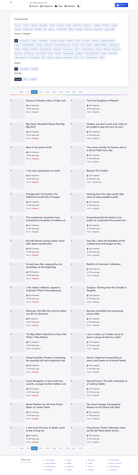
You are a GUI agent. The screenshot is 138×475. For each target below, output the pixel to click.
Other (101, 57)
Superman (98, 29)
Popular (18, 79)
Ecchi (78, 41)
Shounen (18, 53)
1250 (28, 92)
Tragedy (79, 53)
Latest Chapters (50, 463)
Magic (89, 45)
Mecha (17, 49)
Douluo (18, 25)
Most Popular (49, 460)
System (18, 29)
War (43, 57)
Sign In (123, 5)
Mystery (34, 49)
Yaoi (76, 57)
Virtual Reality (33, 57)
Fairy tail (88, 29)
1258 (80, 92)
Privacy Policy (114, 460)
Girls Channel (91, 57)
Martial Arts (114, 45)
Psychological (45, 49)
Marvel (26, 25)
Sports (57, 53)
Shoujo (106, 49)
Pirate (68, 25)
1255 (60, 92)
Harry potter (109, 29)
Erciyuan (86, 41)
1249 (21, 92)
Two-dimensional (91, 53)
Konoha (60, 25)
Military (25, 49)
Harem (39, 45)
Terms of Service (115, 463)
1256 (67, 92)
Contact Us (113, 470)
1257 (74, 92)
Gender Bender (28, 45)
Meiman (38, 29)
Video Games (20, 57)
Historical (48, 45)
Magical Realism (100, 45)
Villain (52, 25)
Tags (60, 6)
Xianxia (58, 57)
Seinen (98, 49)
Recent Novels (50, 467)
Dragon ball (28, 29)
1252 (41, 92)
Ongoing (34, 69)
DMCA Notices (115, 467)
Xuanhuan (68, 57)
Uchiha (114, 25)
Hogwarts (77, 25)
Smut (50, 53)
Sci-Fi (77, 49)
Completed (24, 69)
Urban (103, 53)
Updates (71, 6)
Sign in (51, 29)
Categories (48, 6)
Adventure (43, 41)
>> (89, 92)
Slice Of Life (41, 53)
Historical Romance (62, 45)
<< (12, 92)
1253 (47, 92)
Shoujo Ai (116, 49)
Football (105, 25)
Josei (82, 45)
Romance (57, 49)
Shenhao (79, 29)
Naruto (34, 25)
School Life (68, 49)
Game (17, 45)
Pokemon (87, 25)
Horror (75, 45)
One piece (43, 25)
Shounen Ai (29, 53)
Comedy (53, 41)
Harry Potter (61, 29)
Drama (62, 41)
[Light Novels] (19, 5)
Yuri (81, 57)
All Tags (91, 470)
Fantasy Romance (107, 41)
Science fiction (87, 49)
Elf (45, 29)
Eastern (70, 41)
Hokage (97, 25)
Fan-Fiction (24, 41)
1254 (54, 92)
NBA (71, 29)
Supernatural (68, 53)
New (25, 79)
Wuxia (50, 57)
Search (35, 6)
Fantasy (95, 41)
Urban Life (113, 53)
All (16, 41)
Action (34, 41)
